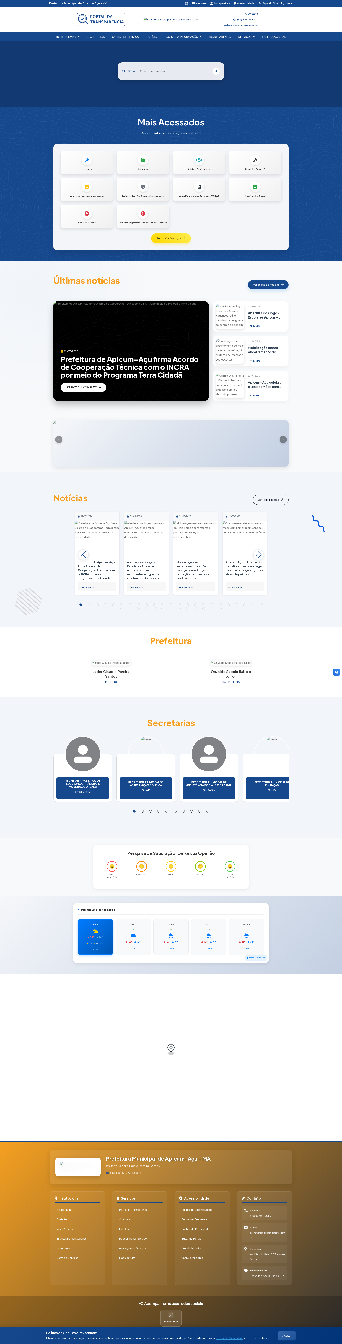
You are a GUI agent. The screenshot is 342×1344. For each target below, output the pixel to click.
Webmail (200, 3)
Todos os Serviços (169, 238)
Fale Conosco (127, 1229)
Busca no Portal (191, 1238)
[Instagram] (187, 3)
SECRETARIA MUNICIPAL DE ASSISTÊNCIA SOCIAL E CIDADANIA (209, 783)
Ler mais (254, 326)
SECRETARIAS (96, 37)
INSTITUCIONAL (66, 37)
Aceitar (286, 1335)
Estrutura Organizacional (71, 1238)
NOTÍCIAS (152, 37)
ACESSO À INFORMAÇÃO (182, 37)
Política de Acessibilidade (197, 1210)
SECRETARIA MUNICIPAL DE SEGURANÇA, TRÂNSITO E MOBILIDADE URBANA (82, 783)
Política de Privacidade (229, 1338)
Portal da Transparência (133, 1210)
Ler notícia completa (81, 387)
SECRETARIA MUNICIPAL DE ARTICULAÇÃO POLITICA (146, 783)
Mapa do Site (270, 3)
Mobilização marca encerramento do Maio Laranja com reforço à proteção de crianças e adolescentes (263, 350)
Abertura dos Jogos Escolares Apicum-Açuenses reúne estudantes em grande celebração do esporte (263, 315)
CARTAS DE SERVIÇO (125, 37)
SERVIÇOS (244, 37)
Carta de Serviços (67, 1258)
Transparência (222, 3)
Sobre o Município (192, 1258)
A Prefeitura (64, 1210)
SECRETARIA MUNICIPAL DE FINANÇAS (272, 783)
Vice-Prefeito (65, 1229)
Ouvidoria (125, 1219)
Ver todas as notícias (266, 284)
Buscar (289, 3)
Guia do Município (192, 1248)
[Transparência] (101, 19)
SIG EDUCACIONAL (274, 37)
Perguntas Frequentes (195, 1219)
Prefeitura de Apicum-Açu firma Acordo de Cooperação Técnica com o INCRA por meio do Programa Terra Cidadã (130, 367)
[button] (283, 439)
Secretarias (63, 1248)
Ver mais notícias (268, 500)
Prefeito (62, 1219)
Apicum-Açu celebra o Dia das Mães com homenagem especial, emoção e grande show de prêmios (264, 384)
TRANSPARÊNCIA (220, 37)
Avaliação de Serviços (132, 1248)
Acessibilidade (246, 3)
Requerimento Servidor (133, 1238)
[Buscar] (216, 71)
